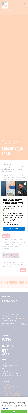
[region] (14, 405)
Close (14, 411)
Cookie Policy (5, 408)
